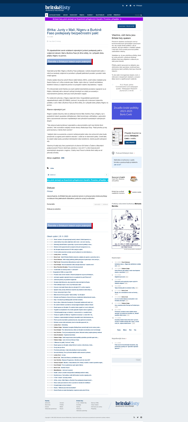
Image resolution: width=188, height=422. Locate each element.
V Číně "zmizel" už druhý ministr (63, 377)
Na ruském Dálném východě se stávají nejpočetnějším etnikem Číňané (73, 305)
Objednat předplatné (126, 26)
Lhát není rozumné (67, 370)
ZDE (62, 158)
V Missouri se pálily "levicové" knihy (64, 342)
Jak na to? (117, 164)
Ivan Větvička (57, 332)
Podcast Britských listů (124, 153)
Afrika (52, 168)
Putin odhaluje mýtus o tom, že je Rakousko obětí (67, 284)
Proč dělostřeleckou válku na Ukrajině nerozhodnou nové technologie (81, 330)
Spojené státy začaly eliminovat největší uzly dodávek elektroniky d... (73, 290)
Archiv (65, 15)
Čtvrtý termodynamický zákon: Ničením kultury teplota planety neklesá (82, 332)
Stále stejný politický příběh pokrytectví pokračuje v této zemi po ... (81, 259)
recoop (64, 355)
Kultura (47, 406)
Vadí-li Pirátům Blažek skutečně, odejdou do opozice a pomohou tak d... (80, 257)
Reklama (78, 408)
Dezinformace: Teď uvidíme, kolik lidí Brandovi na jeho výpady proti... (73, 375)
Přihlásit (139, 5)
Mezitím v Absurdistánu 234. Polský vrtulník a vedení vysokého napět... (83, 362)
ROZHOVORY (73, 15)
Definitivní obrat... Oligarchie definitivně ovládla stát (128, 265)
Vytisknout (52, 175)
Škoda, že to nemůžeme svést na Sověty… (126, 293)
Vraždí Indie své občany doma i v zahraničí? (66, 269)
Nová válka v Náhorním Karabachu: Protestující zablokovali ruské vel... (73, 302)
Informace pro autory (96, 406)
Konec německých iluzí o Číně (62, 292)
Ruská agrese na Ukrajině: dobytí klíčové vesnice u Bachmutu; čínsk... (73, 345)
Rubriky (90, 15)
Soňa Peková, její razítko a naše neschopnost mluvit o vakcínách (127, 271)
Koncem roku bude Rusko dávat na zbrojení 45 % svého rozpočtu (72, 287)
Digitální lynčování (121, 277)
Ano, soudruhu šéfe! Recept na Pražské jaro (127, 306)
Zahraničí (47, 403)
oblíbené (105, 204)
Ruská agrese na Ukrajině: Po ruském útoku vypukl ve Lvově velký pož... (74, 307)
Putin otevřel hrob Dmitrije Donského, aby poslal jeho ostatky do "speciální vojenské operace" (126, 346)
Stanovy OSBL (95, 403)
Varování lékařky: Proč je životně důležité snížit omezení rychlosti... (72, 352)
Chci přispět (130, 143)
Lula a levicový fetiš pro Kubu (71, 340)
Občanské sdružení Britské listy (64, 417)
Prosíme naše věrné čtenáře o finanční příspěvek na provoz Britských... (74, 274)
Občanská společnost (50, 408)
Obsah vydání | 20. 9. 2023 (57, 236)
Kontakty (78, 405)
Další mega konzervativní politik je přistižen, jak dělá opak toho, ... (81, 337)
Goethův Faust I (65, 367)
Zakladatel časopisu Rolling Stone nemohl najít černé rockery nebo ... (82, 327)
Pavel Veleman (58, 259)
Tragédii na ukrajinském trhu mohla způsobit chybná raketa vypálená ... (73, 310)
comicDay (64, 254)
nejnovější (97, 204)
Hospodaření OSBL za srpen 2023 (62, 272)
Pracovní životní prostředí (75, 267)
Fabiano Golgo (58, 327)
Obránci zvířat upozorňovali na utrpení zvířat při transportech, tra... (72, 247)
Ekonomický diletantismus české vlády (72, 262)
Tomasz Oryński (58, 362)
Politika (62, 405)
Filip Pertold (57, 262)
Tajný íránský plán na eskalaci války (126, 288)
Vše (135, 330)
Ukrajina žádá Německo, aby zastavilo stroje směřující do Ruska (72, 282)
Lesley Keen (57, 254)
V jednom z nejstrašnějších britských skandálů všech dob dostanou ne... (74, 317)
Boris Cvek (57, 257)
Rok (130, 330)
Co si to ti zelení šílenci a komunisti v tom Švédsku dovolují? (126, 299)
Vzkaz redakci (95, 405)
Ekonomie (47, 405)
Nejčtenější (116, 258)
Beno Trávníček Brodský (61, 267)
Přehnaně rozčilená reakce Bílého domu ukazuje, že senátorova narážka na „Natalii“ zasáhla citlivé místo (127, 313)
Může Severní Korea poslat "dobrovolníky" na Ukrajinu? (69, 295)
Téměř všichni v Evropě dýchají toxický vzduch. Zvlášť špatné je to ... (73, 239)
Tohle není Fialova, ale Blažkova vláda (71, 357)
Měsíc (125, 330)
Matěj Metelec (58, 370)
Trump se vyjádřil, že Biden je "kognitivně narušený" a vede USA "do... (73, 315)
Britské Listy (127, 404)
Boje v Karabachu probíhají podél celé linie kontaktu (68, 300)
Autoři (109, 15)
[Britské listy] (70, 62)
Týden (119, 330)
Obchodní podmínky (81, 410)
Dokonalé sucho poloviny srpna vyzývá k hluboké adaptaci (126, 282)
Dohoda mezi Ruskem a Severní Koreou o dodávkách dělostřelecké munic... (75, 297)
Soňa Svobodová (58, 335)
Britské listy (58, 8)
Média (61, 406)
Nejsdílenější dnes (118, 338)
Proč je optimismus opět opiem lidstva (72, 365)
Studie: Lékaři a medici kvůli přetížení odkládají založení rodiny (71, 372)
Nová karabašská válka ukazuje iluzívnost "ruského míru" (78, 264)
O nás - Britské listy (81, 403)
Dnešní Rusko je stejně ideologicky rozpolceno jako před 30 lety (71, 390)
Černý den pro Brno (59, 347)
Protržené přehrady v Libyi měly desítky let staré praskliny (70, 350)
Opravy (78, 406)
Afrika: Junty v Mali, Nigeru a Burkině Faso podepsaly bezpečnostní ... (73, 380)
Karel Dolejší (57, 264)
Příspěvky (117, 15)
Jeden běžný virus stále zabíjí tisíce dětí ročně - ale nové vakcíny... (72, 242)
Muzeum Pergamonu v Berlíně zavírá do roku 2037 (76, 360)
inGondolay (65, 325)
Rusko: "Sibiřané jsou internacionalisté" (65, 388)
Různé (61, 408)
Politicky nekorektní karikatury (126, 205)
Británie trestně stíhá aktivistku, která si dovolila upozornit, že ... (71, 322)
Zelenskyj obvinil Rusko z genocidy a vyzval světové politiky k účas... (73, 244)
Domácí (62, 403)
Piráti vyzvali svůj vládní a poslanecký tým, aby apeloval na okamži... (73, 320)
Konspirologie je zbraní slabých (62, 385)
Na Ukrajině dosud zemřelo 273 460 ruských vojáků (68, 249)
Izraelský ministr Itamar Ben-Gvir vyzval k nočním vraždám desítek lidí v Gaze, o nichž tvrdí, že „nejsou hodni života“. (127, 321)
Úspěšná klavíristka (69, 335)
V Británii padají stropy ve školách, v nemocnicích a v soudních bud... (73, 312)
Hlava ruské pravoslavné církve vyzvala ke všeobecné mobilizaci (72, 383)
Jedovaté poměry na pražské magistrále (65, 279)
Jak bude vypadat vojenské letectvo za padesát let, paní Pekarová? (72, 277)
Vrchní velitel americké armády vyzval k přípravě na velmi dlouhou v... (73, 252)
